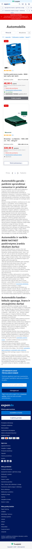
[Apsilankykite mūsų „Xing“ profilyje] (10, 461)
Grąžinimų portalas (16, 418)
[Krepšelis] (28, 4)
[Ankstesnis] (12, 173)
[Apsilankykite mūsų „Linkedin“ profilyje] (8, 461)
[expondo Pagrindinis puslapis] (3, 37)
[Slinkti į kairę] (1, 16)
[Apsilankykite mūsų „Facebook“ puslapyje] (5, 461)
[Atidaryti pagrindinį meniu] (2, 4)
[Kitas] (17, 173)
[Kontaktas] (22, 4)
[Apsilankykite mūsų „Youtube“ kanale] (2, 461)
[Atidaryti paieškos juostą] (19, 4)
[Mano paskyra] (25, 4)
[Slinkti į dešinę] (30, 16)
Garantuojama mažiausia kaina (14, 90)
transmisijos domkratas (22, 284)
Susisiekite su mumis (16, 413)
